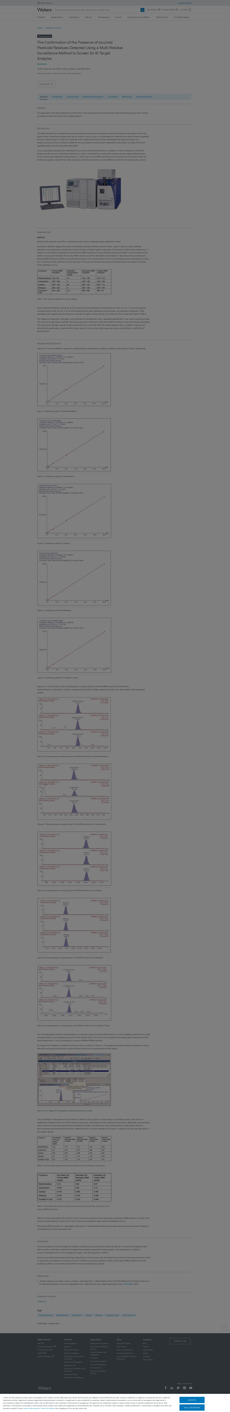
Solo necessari (192, 1407)
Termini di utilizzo (47, 1408)
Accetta (192, 1400)
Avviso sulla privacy (31, 1408)
